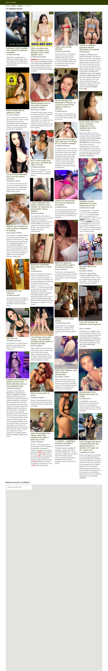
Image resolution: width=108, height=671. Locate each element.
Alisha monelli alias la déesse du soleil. (15, 111)
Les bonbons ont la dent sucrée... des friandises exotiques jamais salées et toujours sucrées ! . (42, 340)
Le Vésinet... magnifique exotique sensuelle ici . (65, 442)
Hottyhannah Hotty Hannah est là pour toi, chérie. (88, 394)
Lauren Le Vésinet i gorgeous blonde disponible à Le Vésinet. (89, 47)
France (13, 6)
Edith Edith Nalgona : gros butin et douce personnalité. (66, 372)
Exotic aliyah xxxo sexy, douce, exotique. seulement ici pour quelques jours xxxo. (89, 125)
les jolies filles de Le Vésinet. (87, 267)
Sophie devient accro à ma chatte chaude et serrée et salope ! (40, 105)
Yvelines (19, 6)
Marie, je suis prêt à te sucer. (40, 394)
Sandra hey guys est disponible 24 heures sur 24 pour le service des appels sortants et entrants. (65, 104)
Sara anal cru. (12, 338)
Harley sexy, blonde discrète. (63, 48)
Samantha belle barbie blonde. (64, 320)
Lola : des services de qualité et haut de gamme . (90, 324)
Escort (8, 6)
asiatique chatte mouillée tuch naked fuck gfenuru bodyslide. (17, 50)
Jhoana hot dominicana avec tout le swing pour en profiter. (65, 203)
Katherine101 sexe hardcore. (14, 292)
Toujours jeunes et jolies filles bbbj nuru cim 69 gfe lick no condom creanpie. (66, 141)
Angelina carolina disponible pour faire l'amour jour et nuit (88, 203)
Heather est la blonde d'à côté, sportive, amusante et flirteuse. (17, 228)
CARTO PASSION (11, 2)
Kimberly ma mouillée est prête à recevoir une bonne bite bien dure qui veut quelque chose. (17, 383)
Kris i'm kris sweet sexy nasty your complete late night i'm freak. (41, 162)
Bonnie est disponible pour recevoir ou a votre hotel (41, 267)
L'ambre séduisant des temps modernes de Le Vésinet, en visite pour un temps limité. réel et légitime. (41, 207)
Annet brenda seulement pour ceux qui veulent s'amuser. (16, 176)
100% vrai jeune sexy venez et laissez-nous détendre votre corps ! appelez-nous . (40, 51)
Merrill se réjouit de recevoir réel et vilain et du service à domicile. (65, 265)
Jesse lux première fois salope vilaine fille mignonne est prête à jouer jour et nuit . (40, 436)
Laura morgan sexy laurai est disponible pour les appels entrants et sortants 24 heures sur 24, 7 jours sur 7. (89, 445)
